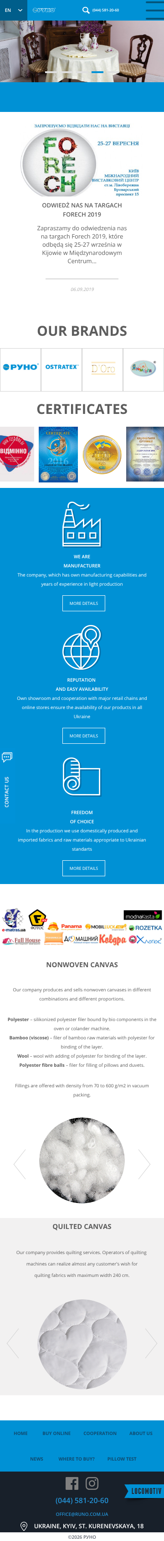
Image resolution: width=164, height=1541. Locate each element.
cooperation (100, 1433)
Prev (12, 449)
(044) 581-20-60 (105, 10)
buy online (56, 1433)
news (36, 1459)
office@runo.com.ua (82, 1514)
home (21, 1433)
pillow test (122, 1459)
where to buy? (76, 1459)
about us (141, 1433)
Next (151, 449)
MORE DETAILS (84, 603)
